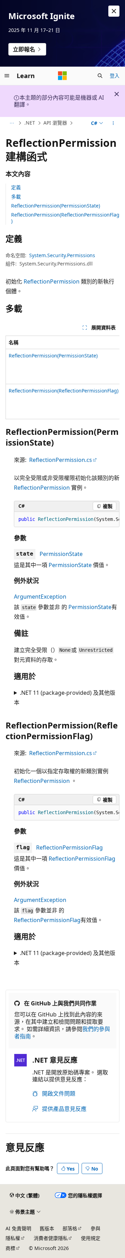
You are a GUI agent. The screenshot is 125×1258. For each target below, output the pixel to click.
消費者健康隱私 (51, 1238)
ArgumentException (40, 596)
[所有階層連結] (12, 123)
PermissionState (61, 554)
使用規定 (90, 1238)
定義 (16, 187)
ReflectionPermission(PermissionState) (55, 205)
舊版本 (47, 1228)
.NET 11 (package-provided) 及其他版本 (64, 697)
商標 (10, 1248)
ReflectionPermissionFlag (69, 847)
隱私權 (13, 1238)
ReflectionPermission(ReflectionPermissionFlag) (65, 217)
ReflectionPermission (52, 281)
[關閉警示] (113, 11)
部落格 (69, 1228)
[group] (62, 377)
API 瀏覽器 (55, 122)
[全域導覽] (7, 75)
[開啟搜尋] (100, 75)
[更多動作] (113, 123)
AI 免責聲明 (18, 1228)
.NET (29, 122)
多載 (16, 196)
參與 (95, 1228)
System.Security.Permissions (62, 255)
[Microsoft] (62, 75)
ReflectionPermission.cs (60, 460)
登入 (114, 75)
